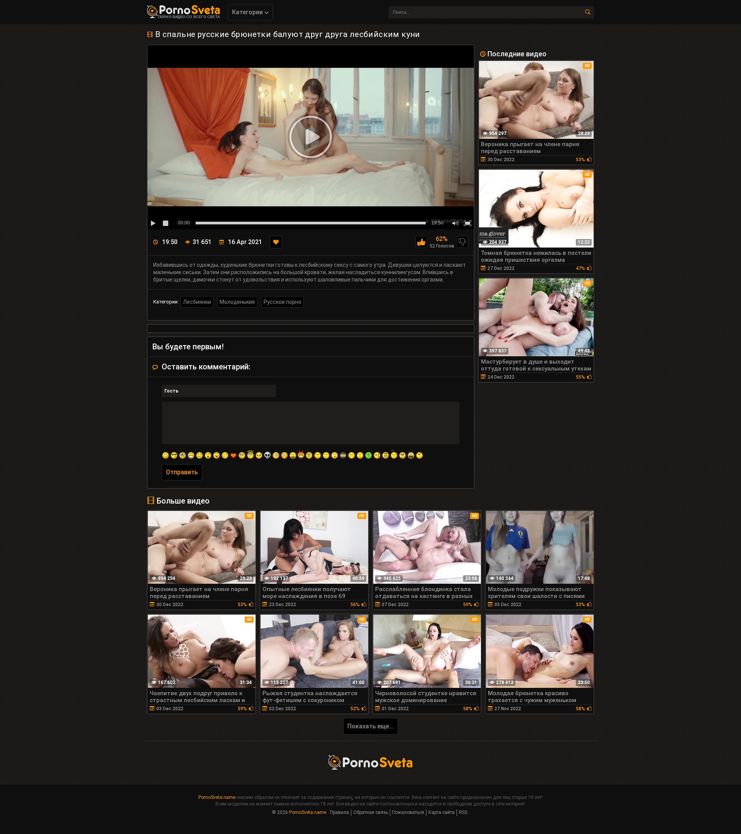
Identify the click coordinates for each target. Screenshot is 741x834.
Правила (339, 812)
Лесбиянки (197, 302)
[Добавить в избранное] (276, 242)
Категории (248, 12)
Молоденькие (237, 302)
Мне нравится (421, 242)
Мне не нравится (462, 242)
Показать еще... (370, 726)
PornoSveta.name (216, 797)
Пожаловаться (408, 812)
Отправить (182, 472)
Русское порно (282, 302)
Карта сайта (441, 812)
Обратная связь (370, 812)
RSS (463, 812)
